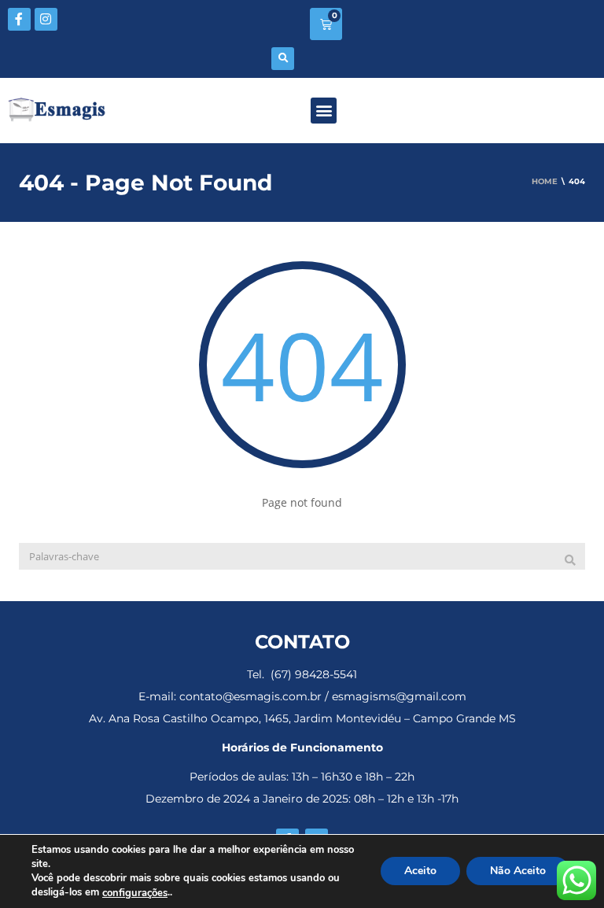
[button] (282, 58)
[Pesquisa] (570, 560)
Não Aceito (518, 871)
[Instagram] (46, 19)
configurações (135, 893)
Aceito (420, 871)
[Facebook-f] (19, 19)
